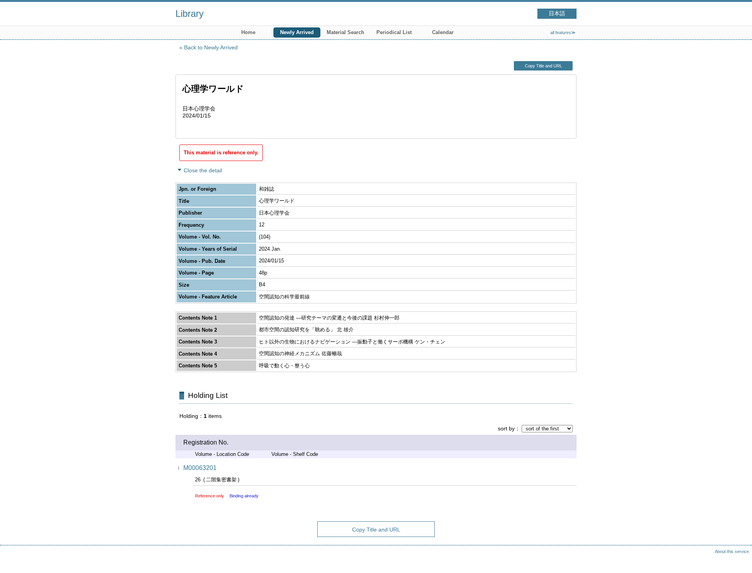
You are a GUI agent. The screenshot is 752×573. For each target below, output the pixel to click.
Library (189, 13)
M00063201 (200, 468)
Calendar (443, 32)
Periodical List (394, 32)
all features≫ (563, 32)
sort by (506, 428)
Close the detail (203, 170)
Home (248, 32)
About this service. (732, 551)
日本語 (557, 13)
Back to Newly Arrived (211, 47)
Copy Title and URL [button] (543, 65)
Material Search (345, 32)
